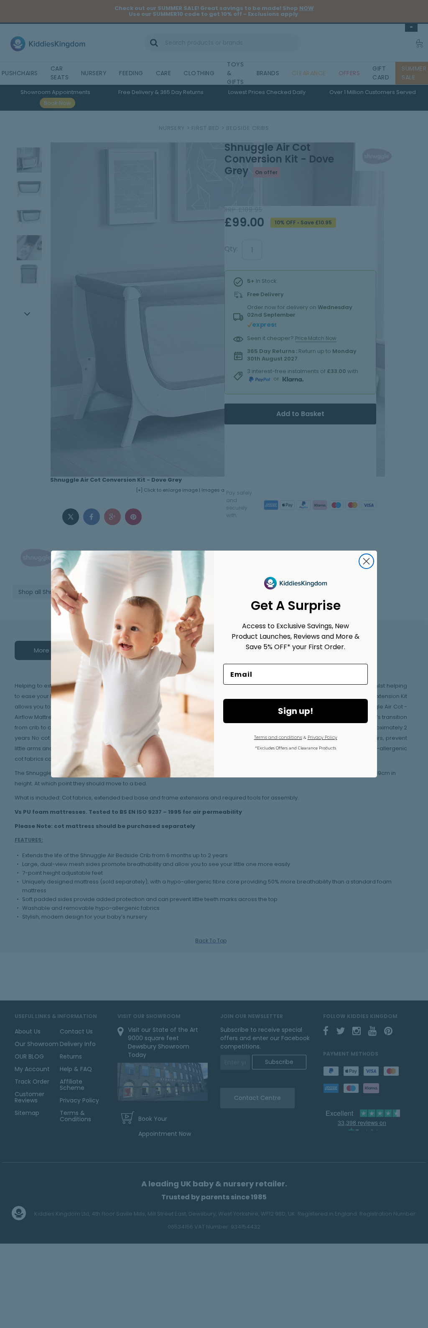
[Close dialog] (366, 561)
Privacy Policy (322, 737)
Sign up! (295, 711)
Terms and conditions (278, 737)
